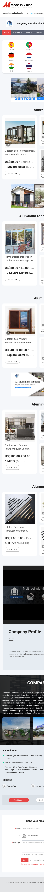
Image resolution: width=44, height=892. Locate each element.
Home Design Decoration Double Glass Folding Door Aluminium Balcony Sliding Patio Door (19, 258)
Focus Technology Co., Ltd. (31, 882)
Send (25, 860)
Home (6, 32)
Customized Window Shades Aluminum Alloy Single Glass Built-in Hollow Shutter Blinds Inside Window (20, 340)
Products (18, 32)
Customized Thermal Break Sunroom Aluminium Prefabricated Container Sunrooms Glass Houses (20, 152)
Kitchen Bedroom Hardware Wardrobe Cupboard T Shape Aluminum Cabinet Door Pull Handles (18, 529)
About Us (29, 32)
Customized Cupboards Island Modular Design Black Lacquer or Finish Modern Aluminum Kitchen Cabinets (19, 447)
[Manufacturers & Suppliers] (17, 5)
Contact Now (12, 173)
